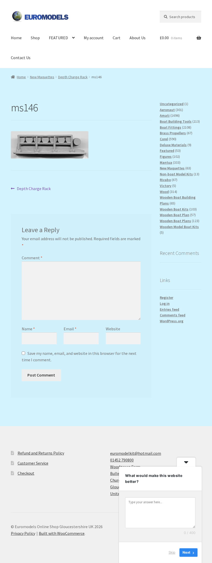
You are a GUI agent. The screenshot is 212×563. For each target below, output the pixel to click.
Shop (35, 37)
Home (16, 37)
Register (166, 297)
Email (70, 328)
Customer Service (33, 463)
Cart (116, 37)
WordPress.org (171, 321)
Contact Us (21, 57)
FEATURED (58, 37)
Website (113, 328)
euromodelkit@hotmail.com (135, 453)
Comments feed (172, 315)
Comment (32, 257)
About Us (138, 37)
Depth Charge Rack (73, 77)
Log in (165, 303)
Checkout (26, 473)
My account (94, 37)
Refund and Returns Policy (41, 453)
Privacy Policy (23, 533)
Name (28, 328)
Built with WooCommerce (62, 533)
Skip (172, 552)
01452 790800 (122, 460)
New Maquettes (42, 77)
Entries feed (169, 309)
